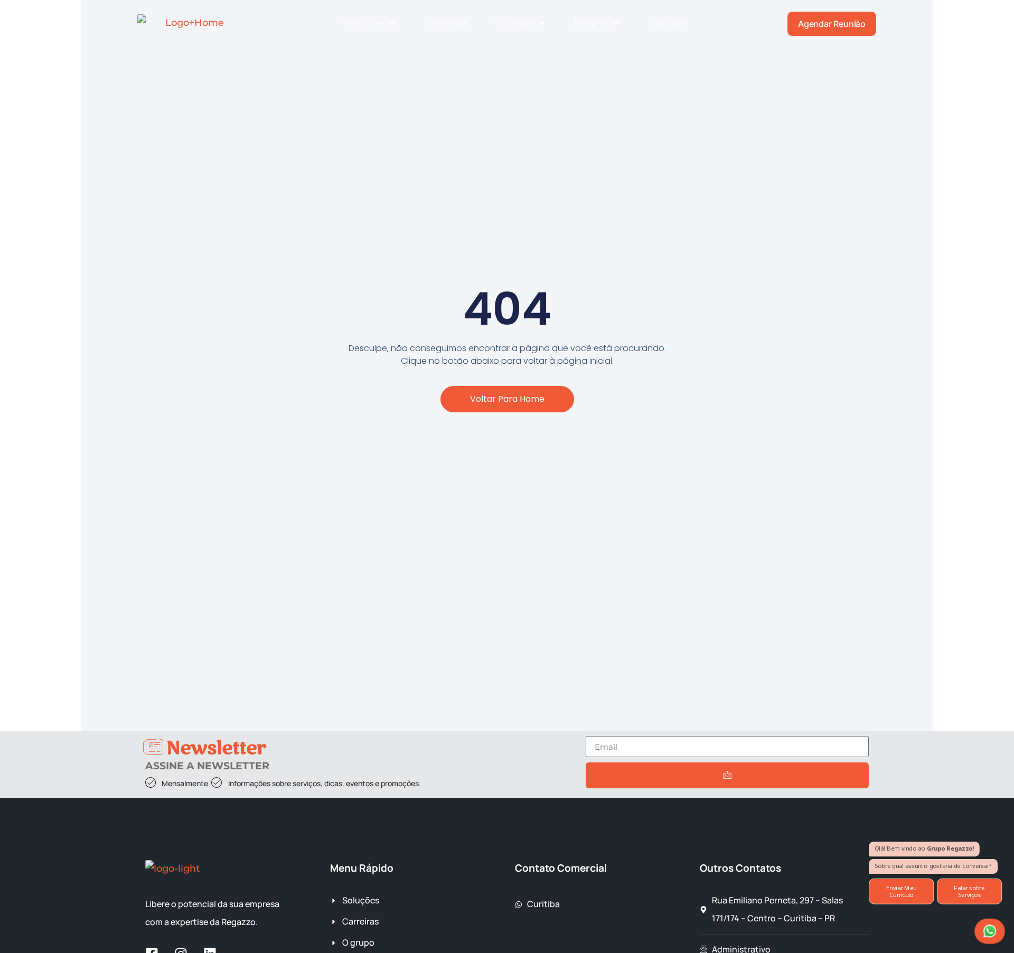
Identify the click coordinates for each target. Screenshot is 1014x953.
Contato (667, 23)
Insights (592, 23)
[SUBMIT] (727, 775)
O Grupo (515, 23)
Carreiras (446, 23)
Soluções (364, 23)
